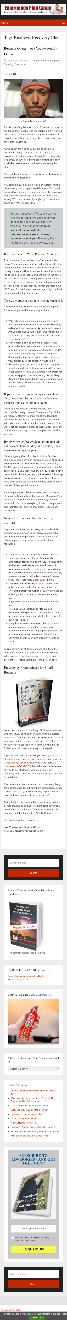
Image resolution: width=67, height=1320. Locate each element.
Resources (20, 64)
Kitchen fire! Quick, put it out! (24, 1123)
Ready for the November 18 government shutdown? (35, 1131)
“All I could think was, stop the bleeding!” (29, 1110)
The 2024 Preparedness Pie (24, 1118)
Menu (4, 23)
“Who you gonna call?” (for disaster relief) (30, 1136)
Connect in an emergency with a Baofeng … (28, 976)
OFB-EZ (44, 616)
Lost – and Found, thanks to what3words (29, 1105)
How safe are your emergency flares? (28, 1114)
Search (33, 872)
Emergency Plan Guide (11, 1310)
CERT (43, 579)
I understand (37, 1317)
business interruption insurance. (21, 485)
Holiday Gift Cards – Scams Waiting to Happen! (33, 1127)
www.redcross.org (47, 587)
